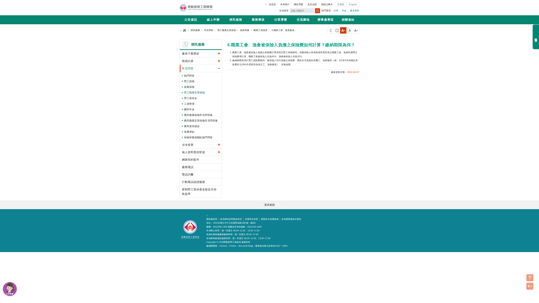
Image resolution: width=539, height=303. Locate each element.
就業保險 (189, 87)
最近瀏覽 (536, 37)
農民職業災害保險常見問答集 (201, 120)
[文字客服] (10, 289)
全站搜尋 (283, 10)
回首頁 (272, 4)
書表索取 (354, 10)
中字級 (350, 30)
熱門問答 (189, 75)
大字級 (356, 30)
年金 (344, 10)
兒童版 (340, 4)
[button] (269, 204)
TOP (529, 277)
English (353, 4)
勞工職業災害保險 (194, 92)
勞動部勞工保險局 (196, 7)
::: (266, 4)
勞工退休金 (190, 98)
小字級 (343, 30)
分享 (330, 30)
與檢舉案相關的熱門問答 (198, 137)
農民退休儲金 (192, 126)
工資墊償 (189, 103)
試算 (336, 10)
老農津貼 (189, 131)
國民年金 (189, 109)
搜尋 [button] (317, 10)
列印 (337, 30)
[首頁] (184, 30)
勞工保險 (189, 81)
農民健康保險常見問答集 (198, 115)
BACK (529, 286)
